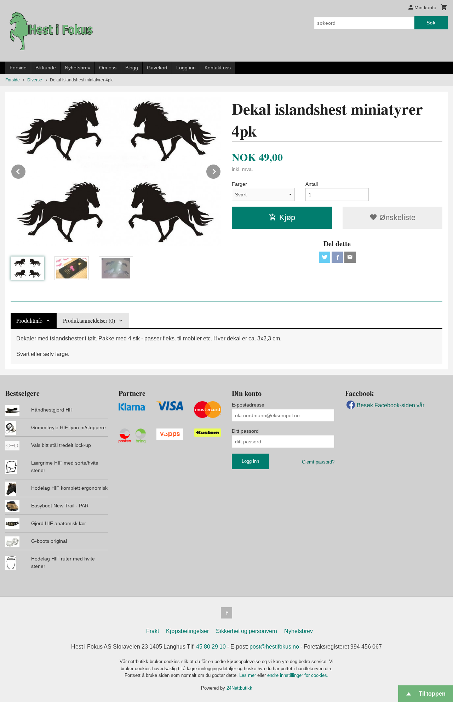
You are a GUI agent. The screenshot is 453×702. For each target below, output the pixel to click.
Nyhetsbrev (77, 67)
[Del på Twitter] (324, 257)
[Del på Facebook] (337, 257)
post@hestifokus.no (274, 647)
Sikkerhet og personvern (246, 631)
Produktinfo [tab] (29, 320)
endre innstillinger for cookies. (297, 675)
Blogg (131, 67)
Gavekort (157, 67)
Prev (25, 170)
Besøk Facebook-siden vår (390, 405)
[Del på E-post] (350, 257)
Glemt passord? (318, 462)
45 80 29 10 (211, 647)
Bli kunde (45, 67)
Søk (430, 22)
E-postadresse (248, 405)
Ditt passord (245, 431)
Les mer (248, 675)
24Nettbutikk (239, 688)
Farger (239, 184)
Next (220, 170)
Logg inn (186, 67)
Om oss (107, 67)
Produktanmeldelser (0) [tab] (89, 320)
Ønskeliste (396, 217)
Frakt (152, 631)
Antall (311, 184)
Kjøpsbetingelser (187, 631)
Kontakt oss (218, 67)
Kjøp (287, 217)
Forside (18, 67)
